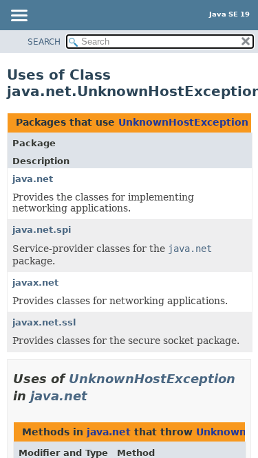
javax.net (35, 282)
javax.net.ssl (44, 322)
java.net (32, 179)
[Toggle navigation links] (18, 16)
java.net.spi (41, 230)
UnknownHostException (183, 122)
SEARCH (44, 42)
